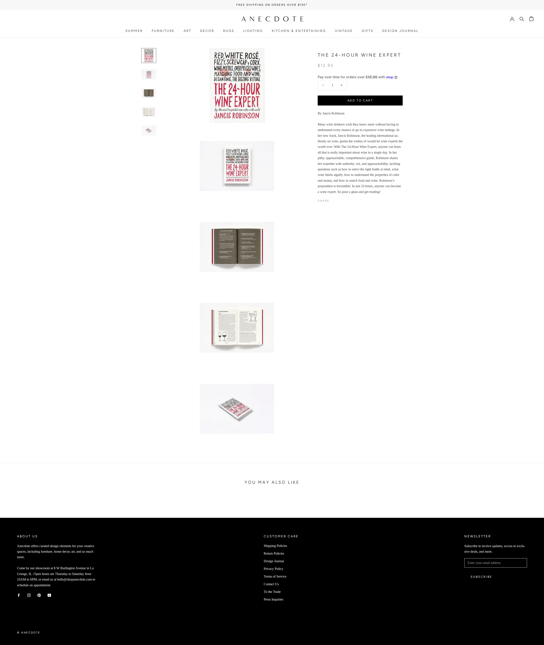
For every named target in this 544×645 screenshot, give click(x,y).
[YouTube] (49, 595)
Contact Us (271, 584)
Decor (207, 31)
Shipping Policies (275, 546)
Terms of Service (275, 576)
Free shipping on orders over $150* (271, 4)
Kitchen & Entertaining (299, 31)
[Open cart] (531, 18)
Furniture (163, 31)
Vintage (344, 31)
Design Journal (400, 31)
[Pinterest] (344, 199)
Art (187, 31)
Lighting (253, 31)
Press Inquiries (273, 599)
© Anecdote (28, 632)
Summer (134, 31)
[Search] (522, 18)
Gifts (367, 31)
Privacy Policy (273, 569)
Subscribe (481, 577)
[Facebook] (333, 199)
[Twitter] (339, 199)
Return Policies (274, 553)
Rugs (228, 31)
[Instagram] (29, 595)
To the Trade (272, 592)
